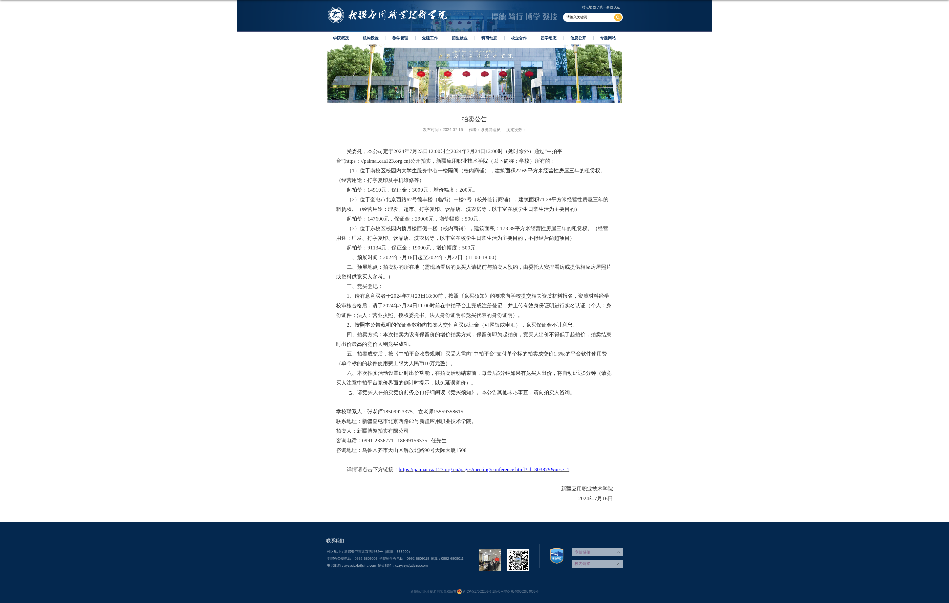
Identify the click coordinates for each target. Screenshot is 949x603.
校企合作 (519, 38)
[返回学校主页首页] (387, 8)
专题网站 (608, 38)
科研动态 (489, 38)
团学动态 (549, 38)
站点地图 (589, 7)
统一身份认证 (610, 7)
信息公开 (578, 38)
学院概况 (341, 38)
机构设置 (371, 38)
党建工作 (430, 38)
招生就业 (460, 38)
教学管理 (400, 38)
